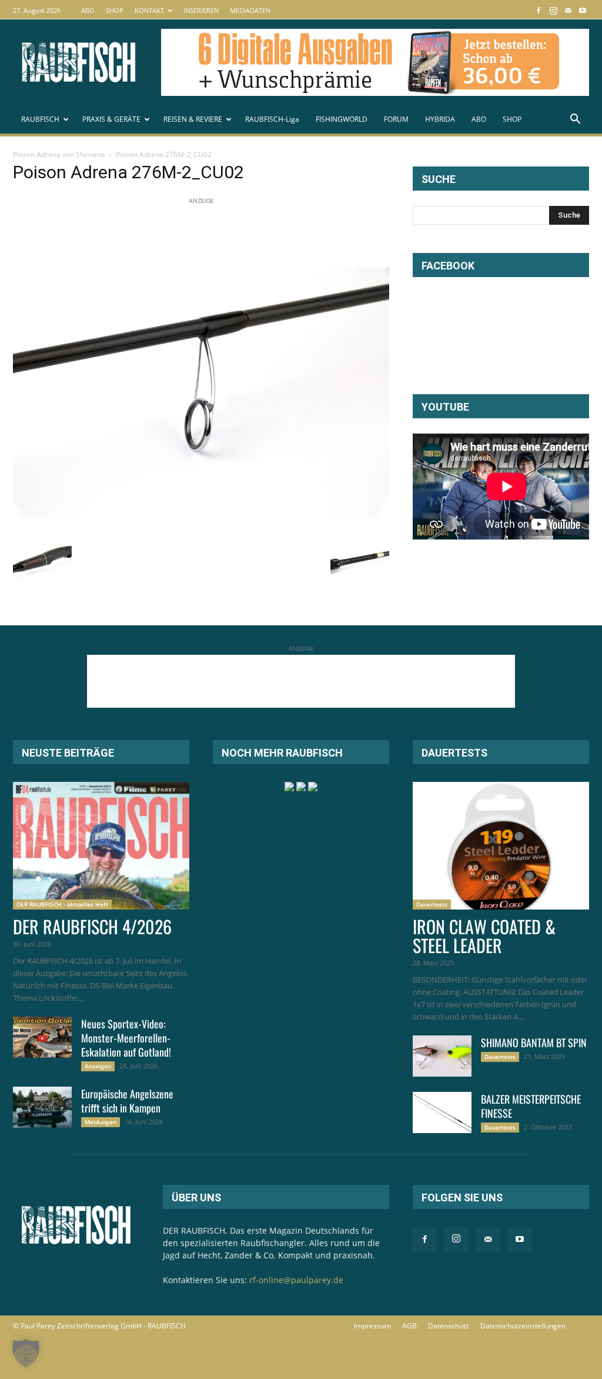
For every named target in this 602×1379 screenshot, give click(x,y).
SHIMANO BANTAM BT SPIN (534, 1042)
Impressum (372, 1326)
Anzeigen (98, 1066)
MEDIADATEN (250, 10)
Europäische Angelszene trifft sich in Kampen (127, 1100)
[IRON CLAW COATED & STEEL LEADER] (501, 846)
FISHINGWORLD (341, 119)
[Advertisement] (227, 233)
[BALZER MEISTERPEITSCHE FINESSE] (442, 1112)
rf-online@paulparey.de (296, 1279)
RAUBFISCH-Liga (272, 119)
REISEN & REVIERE (192, 119)
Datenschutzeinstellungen (523, 1326)
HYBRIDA (440, 119)
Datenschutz (448, 1326)
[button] (575, 120)
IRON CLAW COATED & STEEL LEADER (484, 935)
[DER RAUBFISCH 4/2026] (101, 846)
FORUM (396, 119)
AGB (409, 1326)
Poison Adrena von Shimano (59, 154)
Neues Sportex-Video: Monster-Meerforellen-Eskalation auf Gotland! (126, 1038)
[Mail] (567, 10)
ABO (88, 10)
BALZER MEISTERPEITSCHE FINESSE (531, 1106)
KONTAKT (149, 10)
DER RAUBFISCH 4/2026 (92, 926)
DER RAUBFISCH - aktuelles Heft (62, 904)
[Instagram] (553, 10)
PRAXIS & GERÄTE (111, 119)
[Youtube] (582, 10)
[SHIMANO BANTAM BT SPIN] (442, 1056)
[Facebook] (538, 10)
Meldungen (100, 1122)
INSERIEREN (201, 10)
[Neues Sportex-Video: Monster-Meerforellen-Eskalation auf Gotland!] (42, 1037)
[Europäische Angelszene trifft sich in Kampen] (42, 1107)
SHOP (114, 10)
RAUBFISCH (40, 119)
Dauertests (431, 904)
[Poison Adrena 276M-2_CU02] (201, 516)
